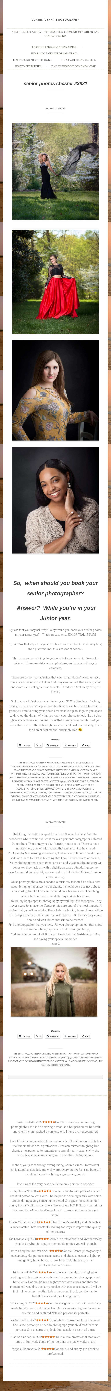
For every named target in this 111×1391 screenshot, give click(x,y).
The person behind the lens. (78, 59)
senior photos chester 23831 (49, 781)
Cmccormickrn (57, 108)
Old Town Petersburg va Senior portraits (65, 773)
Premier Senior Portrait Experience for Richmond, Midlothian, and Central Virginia (55, 34)
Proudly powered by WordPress (35, 1386)
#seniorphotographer (59, 762)
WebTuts (88, 1386)
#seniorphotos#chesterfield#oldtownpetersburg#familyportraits (55, 788)
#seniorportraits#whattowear (28, 792)
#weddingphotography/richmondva (68, 792)
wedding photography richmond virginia (76, 800)
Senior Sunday (73, 785)
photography (79, 796)
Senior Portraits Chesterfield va (44, 785)
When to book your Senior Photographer (55, 100)
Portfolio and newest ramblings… (54, 47)
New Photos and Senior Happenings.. (54, 53)
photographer (62, 796)
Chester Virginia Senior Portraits (73, 766)
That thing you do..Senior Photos (55, 814)
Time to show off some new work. (73, 66)
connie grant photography (37, 796)
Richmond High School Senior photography (52, 777)
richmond (93, 796)
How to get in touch (28, 66)
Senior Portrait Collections (32, 59)
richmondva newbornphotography (32, 800)
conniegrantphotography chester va (46, 1061)
